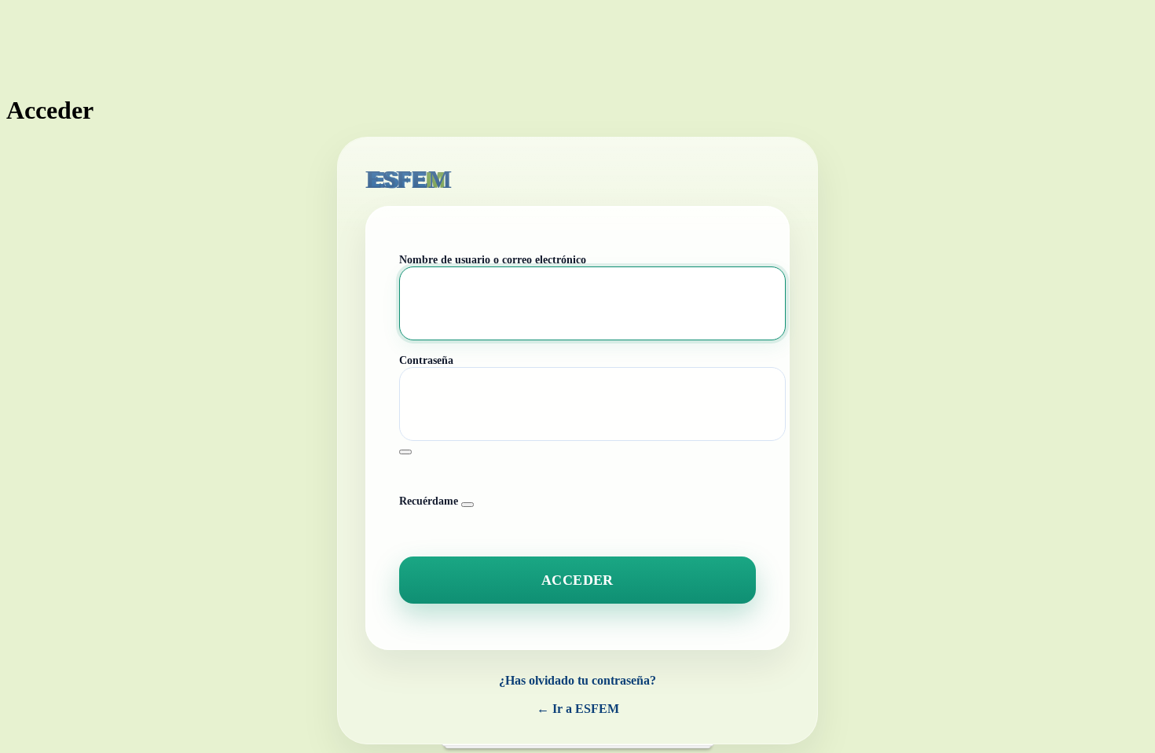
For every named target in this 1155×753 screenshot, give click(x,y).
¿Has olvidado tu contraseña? (577, 680)
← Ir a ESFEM (578, 708)
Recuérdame (428, 501)
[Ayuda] (467, 504)
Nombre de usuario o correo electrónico (492, 260)
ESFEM (408, 179)
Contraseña (426, 360)
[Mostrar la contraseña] (405, 452)
